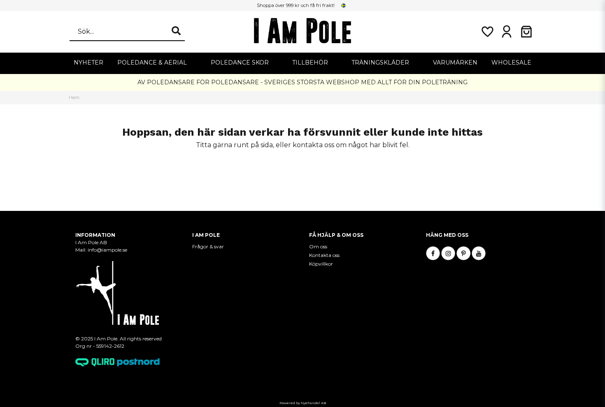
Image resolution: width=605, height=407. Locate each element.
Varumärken (455, 62)
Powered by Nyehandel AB (302, 403)
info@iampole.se (108, 250)
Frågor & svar (208, 246)
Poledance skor (240, 62)
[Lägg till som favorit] (487, 31)
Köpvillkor (321, 264)
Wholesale (511, 62)
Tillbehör (310, 62)
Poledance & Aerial (152, 62)
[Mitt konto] (507, 31)
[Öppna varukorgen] (526, 31)
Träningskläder (380, 62)
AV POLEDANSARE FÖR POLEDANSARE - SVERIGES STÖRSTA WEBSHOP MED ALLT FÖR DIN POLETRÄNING (302, 82)
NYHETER (88, 62)
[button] (344, 5)
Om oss (318, 246)
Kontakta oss (324, 255)
